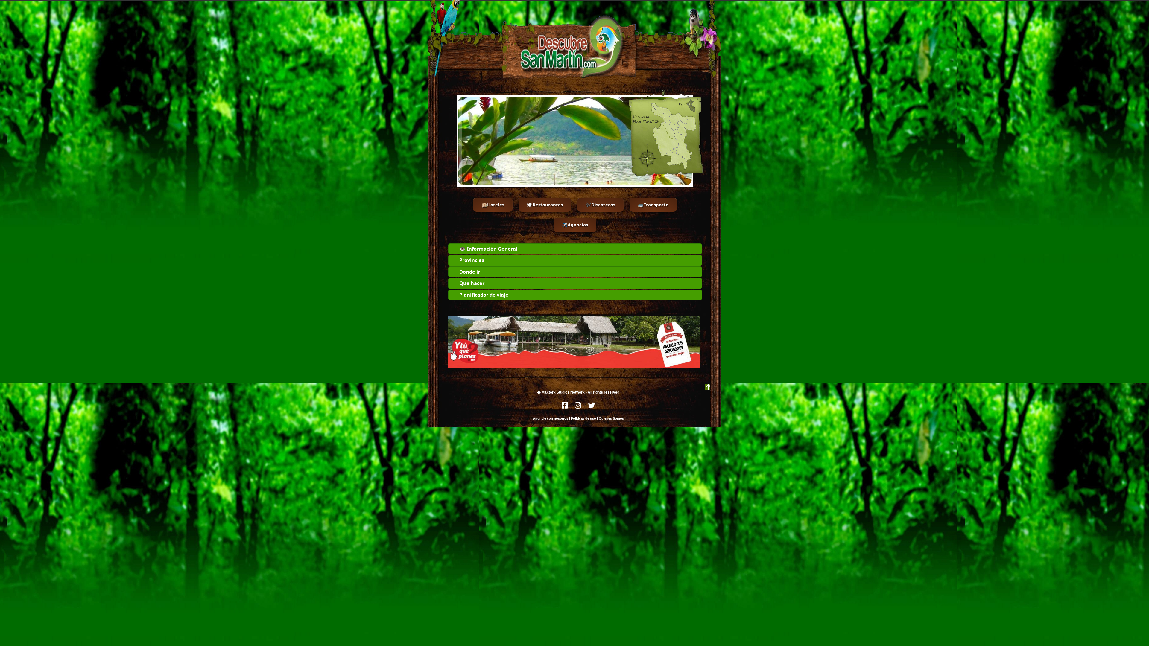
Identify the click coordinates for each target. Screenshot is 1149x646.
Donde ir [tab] (469, 271)
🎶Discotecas (600, 205)
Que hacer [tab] (471, 283)
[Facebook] (565, 407)
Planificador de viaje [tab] (483, 294)
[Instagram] (578, 407)
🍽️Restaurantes (545, 205)
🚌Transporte (653, 205)
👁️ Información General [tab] (488, 248)
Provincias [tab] (471, 260)
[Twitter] (591, 407)
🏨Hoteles (492, 205)
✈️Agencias (575, 225)
